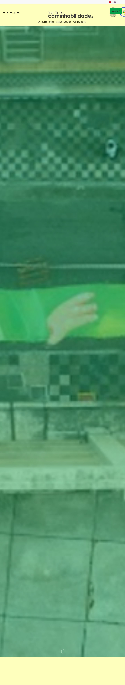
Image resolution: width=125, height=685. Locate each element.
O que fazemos (63, 22)
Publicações (79, 22)
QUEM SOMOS (48, 22)
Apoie (116, 11)
